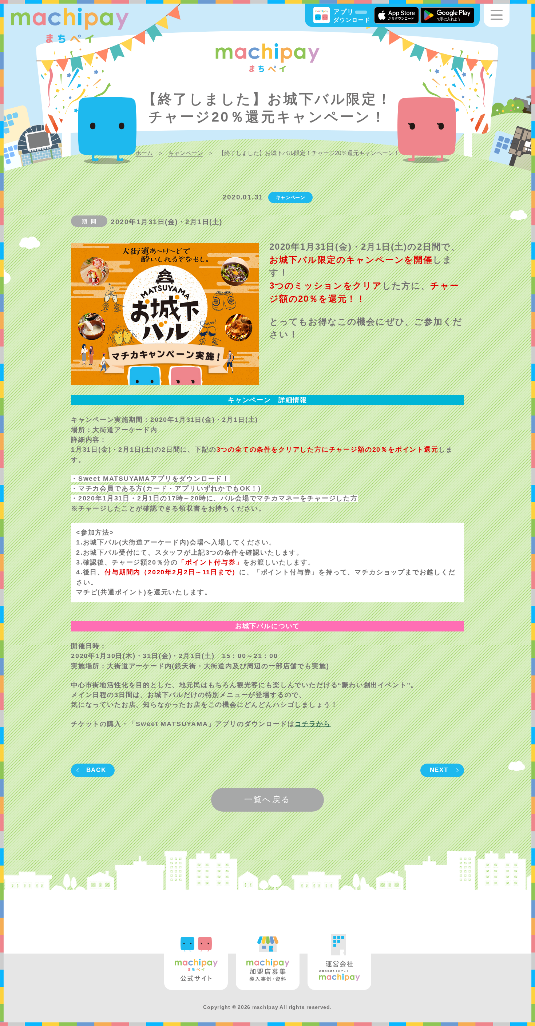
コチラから (313, 724)
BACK (96, 769)
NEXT (439, 769)
